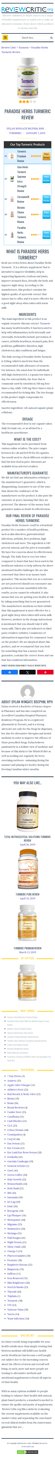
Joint (10, 1206)
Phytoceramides (16, 1255)
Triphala (12, 1296)
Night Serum (14, 1242)
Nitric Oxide (14, 1246)
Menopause (13, 1219)
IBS (9, 1193)
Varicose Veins (15, 1309)
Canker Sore (14, 1112)
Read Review (46, 156)
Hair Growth (14, 1179)
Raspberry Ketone (17, 1264)
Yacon (10, 1314)
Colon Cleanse (15, 1130)
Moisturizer (13, 1228)
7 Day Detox (14, 1076)
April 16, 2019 (27, 898)
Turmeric (15, 133)
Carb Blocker (14, 1121)
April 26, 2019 (27, 844)
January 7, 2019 (35, 133)
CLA (9, 1125)
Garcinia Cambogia (17, 1161)
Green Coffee (14, 1175)
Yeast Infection (15, 1318)
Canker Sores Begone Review (17, 1044)
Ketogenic (12, 1210)
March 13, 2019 (27, 952)
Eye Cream (13, 1148)
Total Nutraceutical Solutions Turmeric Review (27, 838)
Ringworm (13, 1269)
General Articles (16, 1166)
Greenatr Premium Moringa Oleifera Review (23, 1036)
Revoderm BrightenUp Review (18, 1048)
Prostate (12, 1260)
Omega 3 (12, 1251)
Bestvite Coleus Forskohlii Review (19, 1028)
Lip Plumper (14, 1215)
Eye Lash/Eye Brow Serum (22, 1152)
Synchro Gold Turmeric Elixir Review (20, 1032)
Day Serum (13, 1143)
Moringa (12, 1233)
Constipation (14, 1134)
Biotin (10, 1098)
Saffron (11, 1273)
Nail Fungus (14, 1237)
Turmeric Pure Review (27, 894)
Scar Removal (15, 1278)
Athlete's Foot (15, 1089)
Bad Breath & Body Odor (21, 1094)
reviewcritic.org (28, 1446)
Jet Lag (11, 1202)
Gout (10, 1170)
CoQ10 (11, 1139)
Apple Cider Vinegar (18, 1085)
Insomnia (12, 1197)
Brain (10, 1103)
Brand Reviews (15, 1107)
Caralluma (13, 1116)
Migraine (12, 1224)
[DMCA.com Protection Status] (28, 1452)
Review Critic (40, 665)
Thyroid (11, 1291)
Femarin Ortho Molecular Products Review (22, 1017)
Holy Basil (13, 1188)
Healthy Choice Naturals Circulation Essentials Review (26, 1040)
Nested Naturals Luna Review (17, 1052)
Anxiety (11, 1080)
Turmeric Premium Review (28, 948)
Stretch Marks (15, 1287)
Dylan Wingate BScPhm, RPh (25, 128)
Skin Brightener (16, 1282)
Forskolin (12, 1157)
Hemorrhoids (14, 1183)
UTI (9, 1305)
